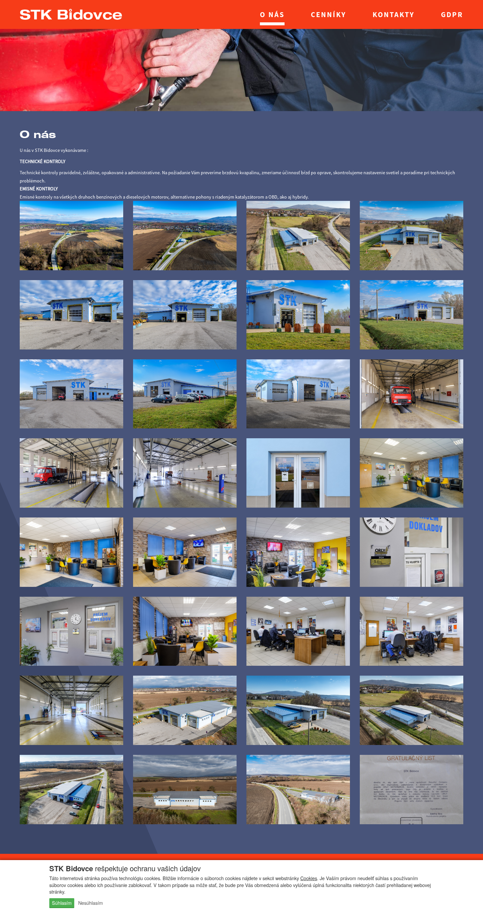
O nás (272, 14)
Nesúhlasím (90, 902)
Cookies (308, 878)
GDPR (452, 14)
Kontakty (394, 14)
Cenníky (328, 14)
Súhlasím (62, 902)
